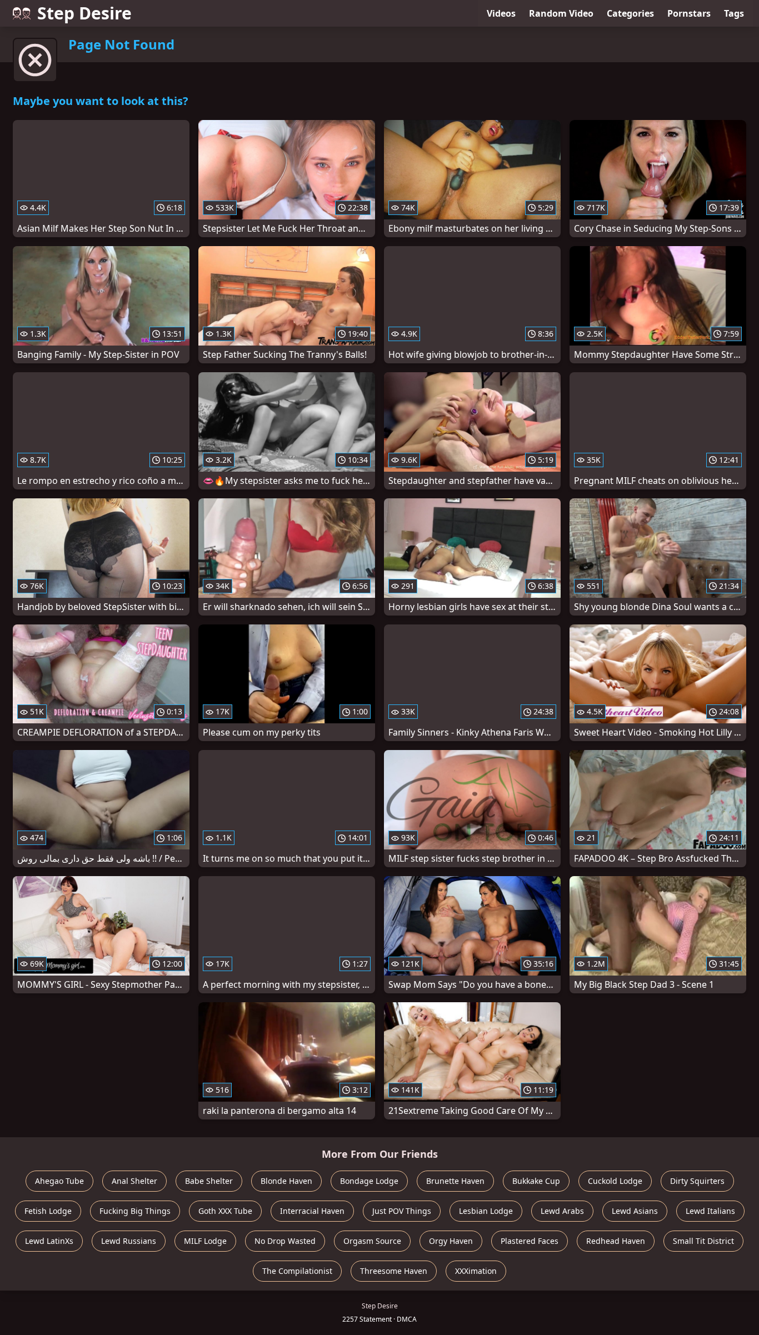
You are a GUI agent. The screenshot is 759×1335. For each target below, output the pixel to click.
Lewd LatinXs (49, 1241)
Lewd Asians (635, 1211)
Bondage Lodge (369, 1181)
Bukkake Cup (536, 1181)
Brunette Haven (455, 1181)
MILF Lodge (205, 1241)
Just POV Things (401, 1211)
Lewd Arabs (562, 1211)
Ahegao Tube (59, 1181)
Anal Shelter (134, 1181)
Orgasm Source (372, 1241)
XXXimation (476, 1271)
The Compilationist (297, 1271)
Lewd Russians (128, 1241)
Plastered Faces (529, 1241)
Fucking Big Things (135, 1211)
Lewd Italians (710, 1211)
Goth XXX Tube (225, 1211)
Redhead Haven (615, 1241)
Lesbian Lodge (486, 1211)
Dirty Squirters (697, 1181)
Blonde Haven (286, 1181)
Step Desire (84, 13)
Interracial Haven (312, 1211)
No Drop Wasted (285, 1241)
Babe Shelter (209, 1181)
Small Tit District (703, 1241)
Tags (734, 13)
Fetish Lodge (48, 1211)
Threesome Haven (393, 1271)
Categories (630, 13)
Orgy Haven (451, 1241)
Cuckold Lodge (615, 1181)
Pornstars (689, 13)
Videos (501, 13)
